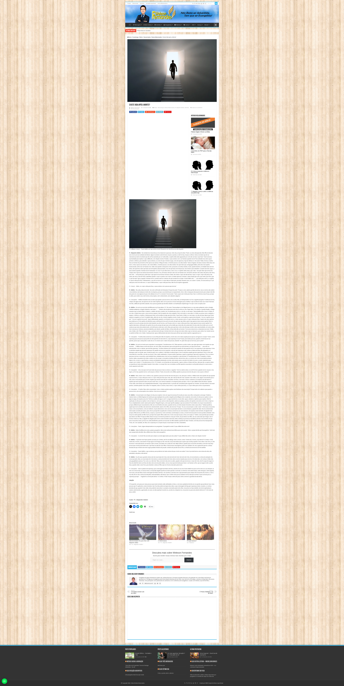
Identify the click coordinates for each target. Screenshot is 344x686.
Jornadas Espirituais (151, 3)
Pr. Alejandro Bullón (179, 107)
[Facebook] (194, 3)
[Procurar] (216, 3)
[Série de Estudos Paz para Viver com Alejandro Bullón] (142, 532)
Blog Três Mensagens (166, 662)
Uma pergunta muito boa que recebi (134, 674)
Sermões (142, 3)
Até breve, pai (161, 665)
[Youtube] (201, 3)
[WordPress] (203, 3)
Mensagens (138, 25)
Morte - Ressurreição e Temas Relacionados (150, 37)
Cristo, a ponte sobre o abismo (166, 673)
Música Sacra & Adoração (135, 662)
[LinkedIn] (200, 3)
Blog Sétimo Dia (164, 669)
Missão (206, 25)
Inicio (130, 37)
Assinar (189, 560)
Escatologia (135, 37)
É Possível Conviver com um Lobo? (137, 592)
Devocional (135, 3)
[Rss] (193, 3)
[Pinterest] (198, 3)
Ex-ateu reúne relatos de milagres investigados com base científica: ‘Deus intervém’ (157, 30)
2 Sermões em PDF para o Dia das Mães (201, 151)
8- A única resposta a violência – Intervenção (200, 171)
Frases (129, 3)
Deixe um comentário (197, 107)
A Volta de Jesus (162, 541)
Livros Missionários (162, 3)
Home (129, 25)
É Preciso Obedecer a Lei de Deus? (206, 592)
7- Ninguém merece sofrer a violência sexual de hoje (202, 192)
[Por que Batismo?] (200, 532)
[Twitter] (196, 3)
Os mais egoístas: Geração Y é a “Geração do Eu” (176, 654)
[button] (4, 681)
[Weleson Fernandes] (172, 14)
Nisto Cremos (148, 25)
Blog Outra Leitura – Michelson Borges (204, 662)
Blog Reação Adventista (134, 671)
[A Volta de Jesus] (171, 532)
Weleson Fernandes (135, 107)
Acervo (187, 25)
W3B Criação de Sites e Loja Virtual (214, 683)
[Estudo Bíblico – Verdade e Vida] (129, 655)
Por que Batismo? (192, 541)
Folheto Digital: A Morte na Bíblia (200, 132)
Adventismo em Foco (198, 671)
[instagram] (205, 3)
